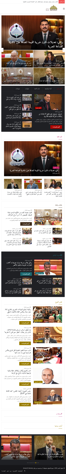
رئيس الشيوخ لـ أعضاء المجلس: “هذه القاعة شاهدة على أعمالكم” (18, 392)
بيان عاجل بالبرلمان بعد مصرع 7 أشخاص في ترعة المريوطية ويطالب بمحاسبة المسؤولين (50, 82)
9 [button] (27, 462)
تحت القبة (37, 88)
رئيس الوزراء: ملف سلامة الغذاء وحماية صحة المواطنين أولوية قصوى (13, 116)
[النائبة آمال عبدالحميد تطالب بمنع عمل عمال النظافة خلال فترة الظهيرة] (57, 291)
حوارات (27, 88)
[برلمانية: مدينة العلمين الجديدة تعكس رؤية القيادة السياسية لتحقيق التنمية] (49, 59)
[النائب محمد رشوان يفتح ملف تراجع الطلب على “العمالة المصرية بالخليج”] (33, 184)
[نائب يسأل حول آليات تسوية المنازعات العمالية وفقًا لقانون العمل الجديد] (27, 281)
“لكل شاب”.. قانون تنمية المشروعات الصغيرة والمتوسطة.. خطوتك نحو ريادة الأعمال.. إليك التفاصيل (13, 233)
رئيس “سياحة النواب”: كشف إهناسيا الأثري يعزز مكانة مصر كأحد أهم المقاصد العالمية (53, 194)
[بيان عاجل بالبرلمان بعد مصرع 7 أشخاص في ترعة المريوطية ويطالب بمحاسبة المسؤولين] (49, 76)
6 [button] (31, 462)
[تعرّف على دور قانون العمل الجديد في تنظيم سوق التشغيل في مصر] (57, 231)
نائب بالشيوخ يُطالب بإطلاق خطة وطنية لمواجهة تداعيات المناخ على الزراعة (19, 372)
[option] (33, 49)
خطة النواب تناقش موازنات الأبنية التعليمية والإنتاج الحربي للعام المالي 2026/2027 (50, 455)
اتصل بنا (4, 471)
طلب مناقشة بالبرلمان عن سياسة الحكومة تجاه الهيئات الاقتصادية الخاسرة (14, 194)
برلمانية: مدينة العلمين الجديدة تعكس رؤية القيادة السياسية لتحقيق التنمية (50, 64)
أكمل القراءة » (56, 127)
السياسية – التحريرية (17, 471)
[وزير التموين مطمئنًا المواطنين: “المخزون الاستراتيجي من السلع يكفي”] (27, 107)
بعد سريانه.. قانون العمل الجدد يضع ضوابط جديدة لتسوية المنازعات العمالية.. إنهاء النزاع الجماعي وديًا (13, 243)
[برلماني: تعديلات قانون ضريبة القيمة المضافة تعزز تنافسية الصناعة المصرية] (33, 158)
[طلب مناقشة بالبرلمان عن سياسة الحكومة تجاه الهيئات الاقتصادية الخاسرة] (13, 184)
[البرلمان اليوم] (52, 8)
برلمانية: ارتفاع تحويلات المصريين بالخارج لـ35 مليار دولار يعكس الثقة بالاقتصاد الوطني (37, 1)
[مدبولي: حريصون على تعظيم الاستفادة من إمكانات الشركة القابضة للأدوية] (33, 32)
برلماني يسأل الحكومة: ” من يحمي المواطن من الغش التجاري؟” (44, 282)
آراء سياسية (48, 88)
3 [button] (35, 462)
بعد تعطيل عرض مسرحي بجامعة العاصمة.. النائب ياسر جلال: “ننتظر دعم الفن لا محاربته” (17, 331)
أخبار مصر (59, 88)
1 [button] (38, 462)
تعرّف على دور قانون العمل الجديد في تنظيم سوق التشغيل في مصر (42, 232)
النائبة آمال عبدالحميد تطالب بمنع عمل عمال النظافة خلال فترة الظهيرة (42, 292)
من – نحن (9, 471)
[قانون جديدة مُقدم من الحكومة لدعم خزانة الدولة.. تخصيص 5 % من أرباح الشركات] (17, 59)
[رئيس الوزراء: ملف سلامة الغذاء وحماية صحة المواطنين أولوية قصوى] (27, 116)
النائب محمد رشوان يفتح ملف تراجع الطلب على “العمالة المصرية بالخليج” (34, 193)
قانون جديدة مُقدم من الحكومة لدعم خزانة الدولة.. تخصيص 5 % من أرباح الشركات (17, 64)
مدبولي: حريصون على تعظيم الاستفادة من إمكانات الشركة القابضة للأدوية (34, 44)
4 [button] (34, 462)
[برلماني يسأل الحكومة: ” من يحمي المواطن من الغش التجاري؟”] (57, 281)
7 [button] (30, 462)
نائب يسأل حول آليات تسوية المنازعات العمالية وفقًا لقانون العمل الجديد (13, 283)
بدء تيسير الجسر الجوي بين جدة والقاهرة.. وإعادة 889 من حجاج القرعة (17, 82)
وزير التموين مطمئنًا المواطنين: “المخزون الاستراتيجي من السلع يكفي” (13, 108)
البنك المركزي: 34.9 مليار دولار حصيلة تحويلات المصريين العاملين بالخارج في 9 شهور (13, 126)
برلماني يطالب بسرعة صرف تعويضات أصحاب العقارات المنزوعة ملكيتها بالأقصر (19, 264)
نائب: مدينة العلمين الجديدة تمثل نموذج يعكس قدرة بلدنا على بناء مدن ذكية (18, 351)
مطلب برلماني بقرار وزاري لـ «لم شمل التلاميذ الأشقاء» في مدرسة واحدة (13, 292)
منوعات (18, 88)
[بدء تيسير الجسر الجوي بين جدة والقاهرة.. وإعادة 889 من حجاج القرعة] (17, 76)
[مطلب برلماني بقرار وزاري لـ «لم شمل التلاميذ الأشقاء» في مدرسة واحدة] (27, 291)
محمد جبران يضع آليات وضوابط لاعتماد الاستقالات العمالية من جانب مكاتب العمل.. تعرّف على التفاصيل (44, 244)
